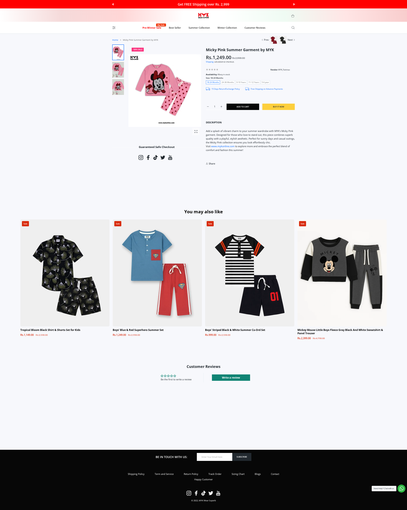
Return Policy (191, 474)
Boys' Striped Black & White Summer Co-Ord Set (235, 330)
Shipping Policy (136, 474)
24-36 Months (228, 82)
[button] (113, 4)
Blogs (258, 474)
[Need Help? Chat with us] (401, 489)
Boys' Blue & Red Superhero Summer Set (138, 330)
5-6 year (265, 82)
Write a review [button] (231, 377)
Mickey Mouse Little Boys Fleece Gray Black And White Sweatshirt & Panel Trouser (340, 331)
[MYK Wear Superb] (203, 15)
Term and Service (164, 474)
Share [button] (212, 163)
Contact (275, 474)
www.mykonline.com (223, 146)
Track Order (214, 474)
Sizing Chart (238, 474)
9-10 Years (241, 82)
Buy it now (278, 106)
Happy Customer (203, 479)
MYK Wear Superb (207, 500)
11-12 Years (253, 82)
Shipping (210, 62)
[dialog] (293, 27)
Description (214, 122)
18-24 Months (213, 82)
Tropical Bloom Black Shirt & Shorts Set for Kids (50, 330)
